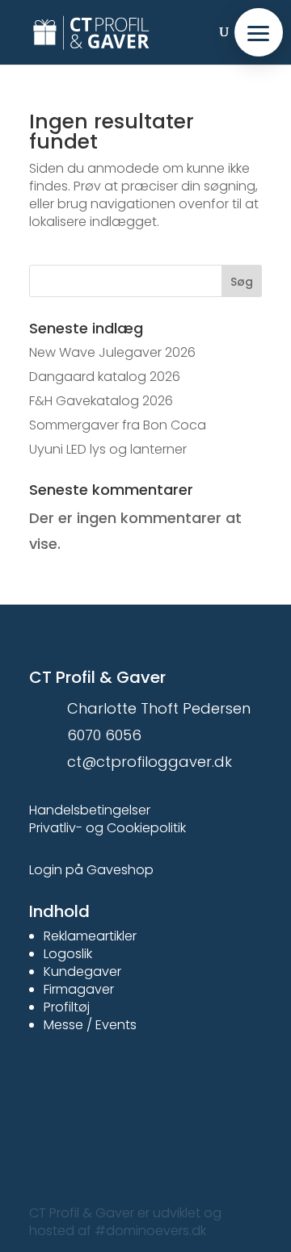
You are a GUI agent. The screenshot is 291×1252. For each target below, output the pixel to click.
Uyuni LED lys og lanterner (108, 449)
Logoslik (68, 953)
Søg (241, 282)
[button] (258, 32)
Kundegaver (82, 971)
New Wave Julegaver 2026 (112, 352)
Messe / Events (90, 1024)
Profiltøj (67, 1007)
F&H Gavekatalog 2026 (101, 401)
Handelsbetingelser (89, 810)
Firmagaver (79, 989)
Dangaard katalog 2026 (104, 376)
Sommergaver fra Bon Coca (117, 425)
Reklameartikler (90, 936)
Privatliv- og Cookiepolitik (107, 828)
